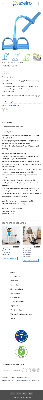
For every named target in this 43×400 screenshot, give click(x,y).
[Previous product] (7, 72)
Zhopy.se (24, 380)
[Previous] (5, 31)
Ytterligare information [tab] (12, 126)
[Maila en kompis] (7, 109)
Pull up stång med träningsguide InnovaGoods (6, 251)
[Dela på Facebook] (3, 109)
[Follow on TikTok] (30, 370)
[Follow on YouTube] (38, 370)
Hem (3, 62)
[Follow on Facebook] (22, 370)
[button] (3, 3)
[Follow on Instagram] (26, 370)
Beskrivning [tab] (7, 122)
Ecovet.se (17, 380)
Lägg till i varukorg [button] (9, 258)
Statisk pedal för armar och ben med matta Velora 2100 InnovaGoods (27, 252)
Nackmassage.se (7, 380)
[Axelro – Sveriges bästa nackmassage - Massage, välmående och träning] (21, 4)
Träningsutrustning (15, 62)
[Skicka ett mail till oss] (34, 370)
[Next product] (3, 72)
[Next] (38, 31)
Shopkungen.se (33, 380)
